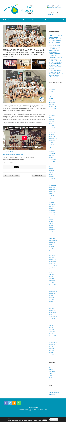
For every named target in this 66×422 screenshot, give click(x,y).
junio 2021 (51, 221)
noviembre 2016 (52, 338)
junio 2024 (51, 145)
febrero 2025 (52, 128)
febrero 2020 (52, 255)
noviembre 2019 (52, 261)
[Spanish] (54, 5)
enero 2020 (51, 257)
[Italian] (59, 7)
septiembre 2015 (53, 357)
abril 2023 (51, 174)
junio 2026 (51, 94)
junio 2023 (51, 170)
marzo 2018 (51, 304)
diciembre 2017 (52, 310)
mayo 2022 (51, 198)
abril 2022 (51, 200)
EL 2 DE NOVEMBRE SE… (38, 175)
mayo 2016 (51, 350)
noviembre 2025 (52, 109)
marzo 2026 (51, 100)
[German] (54, 7)
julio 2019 (51, 270)
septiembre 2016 (53, 342)
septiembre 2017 (53, 316)
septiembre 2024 (53, 138)
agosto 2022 (52, 191)
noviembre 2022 (52, 185)
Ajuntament (51, 369)
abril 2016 (51, 352)
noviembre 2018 (52, 287)
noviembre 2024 (52, 134)
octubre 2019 (52, 263)
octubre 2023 (52, 161)
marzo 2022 (51, 202)
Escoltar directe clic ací (52, 14)
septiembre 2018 (53, 291)
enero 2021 (51, 232)
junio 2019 (51, 272)
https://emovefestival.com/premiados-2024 (13, 154)
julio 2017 (51, 321)
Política (50, 380)
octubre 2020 (52, 238)
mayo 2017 (51, 325)
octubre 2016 (52, 340)
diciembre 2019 (52, 259)
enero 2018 (51, 308)
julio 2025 (51, 117)
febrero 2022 (52, 204)
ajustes (45, 420)
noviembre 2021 (52, 210)
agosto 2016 (52, 344)
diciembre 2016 (52, 335)
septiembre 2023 (53, 164)
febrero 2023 (52, 178)
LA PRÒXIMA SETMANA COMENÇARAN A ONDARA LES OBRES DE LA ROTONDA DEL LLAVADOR (55, 36)
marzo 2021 (51, 227)
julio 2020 (51, 244)
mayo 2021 (51, 223)
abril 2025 (51, 123)
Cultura (50, 373)
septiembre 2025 (53, 113)
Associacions (14, 162)
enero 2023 (51, 181)
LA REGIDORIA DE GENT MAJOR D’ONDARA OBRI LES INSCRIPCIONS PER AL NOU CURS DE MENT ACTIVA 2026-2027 (56, 74)
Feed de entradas (53, 390)
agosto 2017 (52, 318)
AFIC (50, 367)
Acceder (51, 388)
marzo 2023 (51, 176)
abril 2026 (51, 98)
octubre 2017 (52, 314)
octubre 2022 (52, 187)
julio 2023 (51, 168)
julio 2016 (51, 346)
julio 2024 (51, 142)
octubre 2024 (52, 136)
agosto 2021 (52, 217)
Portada (7, 20)
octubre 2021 (52, 212)
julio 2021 (51, 219)
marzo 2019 (51, 278)
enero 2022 (51, 206)
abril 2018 (51, 301)
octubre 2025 (52, 111)
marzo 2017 (51, 329)
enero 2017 (51, 333)
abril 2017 (51, 327)
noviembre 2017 (52, 312)
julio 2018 (51, 295)
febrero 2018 (52, 306)
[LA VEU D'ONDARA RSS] (14, 403)
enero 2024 (51, 155)
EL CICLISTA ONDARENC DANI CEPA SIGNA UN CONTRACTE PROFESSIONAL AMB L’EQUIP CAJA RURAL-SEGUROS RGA (55, 44)
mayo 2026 (51, 96)
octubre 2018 (52, 289)
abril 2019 (51, 276)
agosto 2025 (52, 115)
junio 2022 (51, 195)
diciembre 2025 (52, 106)
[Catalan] (49, 5)
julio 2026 (51, 92)
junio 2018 (51, 297)
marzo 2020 (51, 253)
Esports (50, 375)
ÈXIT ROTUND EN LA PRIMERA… (11, 175)
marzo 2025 (51, 125)
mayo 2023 (51, 172)
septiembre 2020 (53, 240)
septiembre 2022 (53, 189)
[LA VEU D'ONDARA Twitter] (10, 403)
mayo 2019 (51, 274)
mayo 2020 (51, 249)
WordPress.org (52, 394)
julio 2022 (51, 193)
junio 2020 (51, 246)
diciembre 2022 (52, 183)
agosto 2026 (52, 89)
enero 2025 (51, 130)
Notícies (51, 377)
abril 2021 (51, 225)
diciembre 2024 (52, 132)
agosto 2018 (52, 293)
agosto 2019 (52, 268)
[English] (60, 5)
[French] (49, 7)
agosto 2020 (52, 242)
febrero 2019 (52, 280)
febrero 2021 (52, 229)
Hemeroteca (37, 20)
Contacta (50, 20)
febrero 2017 (52, 331)
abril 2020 (51, 251)
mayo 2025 (51, 121)
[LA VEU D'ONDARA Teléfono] (19, 403)
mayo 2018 (51, 299)
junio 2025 (51, 119)
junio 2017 (51, 323)
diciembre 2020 (52, 234)
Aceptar (54, 419)
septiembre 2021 (53, 215)
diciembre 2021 (52, 208)
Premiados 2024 (9, 151)
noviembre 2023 (52, 159)
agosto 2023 (52, 166)
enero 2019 (51, 282)
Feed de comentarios (54, 392)
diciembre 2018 (52, 285)
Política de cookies (33, 410)
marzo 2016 (51, 355)
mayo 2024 (51, 147)
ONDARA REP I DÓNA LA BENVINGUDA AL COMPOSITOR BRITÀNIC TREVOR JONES (55, 53)
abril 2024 (51, 149)
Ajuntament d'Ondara (33, 409)
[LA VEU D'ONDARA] (19, 9)
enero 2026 (51, 104)
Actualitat (10, 162)
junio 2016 (51, 348)
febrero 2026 (52, 102)
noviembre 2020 (52, 236)
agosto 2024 (52, 140)
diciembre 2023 (52, 157)
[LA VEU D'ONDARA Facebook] (6, 403)
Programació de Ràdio (20, 20)
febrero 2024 (52, 153)
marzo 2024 (51, 151)
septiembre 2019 (53, 265)
